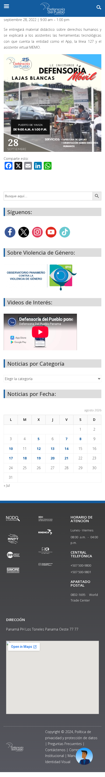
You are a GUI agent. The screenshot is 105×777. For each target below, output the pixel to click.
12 (39, 448)
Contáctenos (55, 749)
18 (25, 458)
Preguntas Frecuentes (65, 743)
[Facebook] (10, 231)
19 (39, 458)
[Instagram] (37, 231)
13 (52, 448)
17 (11, 458)
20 (52, 458)
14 (66, 448)
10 (11, 448)
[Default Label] (51, 231)
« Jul (7, 485)
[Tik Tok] (64, 231)
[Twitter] (23, 231)
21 (66, 458)
